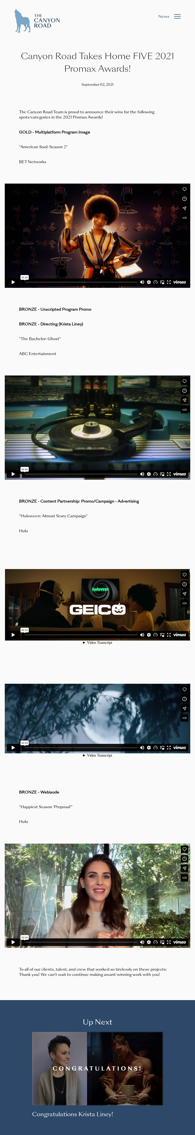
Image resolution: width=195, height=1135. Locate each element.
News (163, 16)
